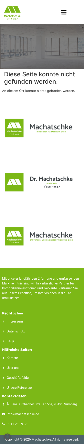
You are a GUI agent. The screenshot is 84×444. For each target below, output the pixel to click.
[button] (63, 12)
